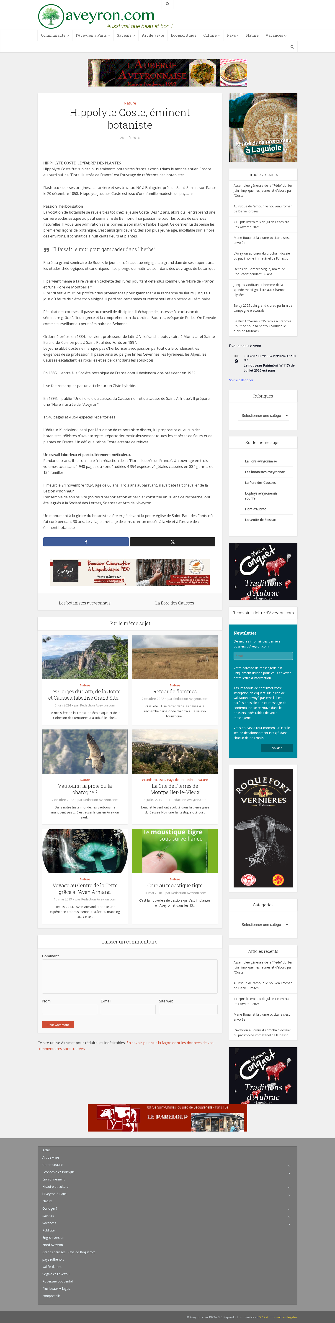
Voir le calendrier (241, 380)
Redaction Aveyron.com (97, 705)
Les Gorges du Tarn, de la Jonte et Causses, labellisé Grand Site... (85, 694)
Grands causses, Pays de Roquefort (168, 779)
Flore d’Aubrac (255, 509)
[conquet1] (263, 571)
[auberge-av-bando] (167, 72)
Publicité (48, 1230)
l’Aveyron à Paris (91, 35)
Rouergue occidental (57, 1281)
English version (53, 1237)
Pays (231, 35)
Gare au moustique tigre (175, 885)
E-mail (106, 1001)
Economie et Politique (58, 1172)
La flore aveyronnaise (261, 461)
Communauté (53, 35)
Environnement (53, 1179)
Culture (210, 35)
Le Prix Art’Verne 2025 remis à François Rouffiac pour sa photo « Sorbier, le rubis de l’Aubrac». (262, 326)
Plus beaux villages (56, 1288)
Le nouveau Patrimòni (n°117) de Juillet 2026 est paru (269, 368)
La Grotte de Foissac (260, 519)
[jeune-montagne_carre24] (263, 127)
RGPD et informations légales (277, 1317)
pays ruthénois (53, 1259)
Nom (46, 1001)
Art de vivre (153, 35)
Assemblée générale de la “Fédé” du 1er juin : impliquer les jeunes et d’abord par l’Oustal (263, 190)
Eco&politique (183, 35)
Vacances (274, 35)
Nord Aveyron (52, 1245)
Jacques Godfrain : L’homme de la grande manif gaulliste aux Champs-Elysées (260, 290)
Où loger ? (49, 1208)
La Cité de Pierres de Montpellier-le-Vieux (175, 789)
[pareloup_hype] (167, 1117)
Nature (252, 35)
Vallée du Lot (52, 1266)
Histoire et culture (55, 1186)
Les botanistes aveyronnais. (265, 472)
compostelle (51, 1296)
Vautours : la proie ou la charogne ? (85, 789)
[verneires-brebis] (263, 828)
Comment (50, 955)
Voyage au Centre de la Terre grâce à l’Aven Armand (85, 888)
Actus (46, 1150)
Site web (166, 1001)
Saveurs (124, 35)
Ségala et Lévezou (56, 1274)
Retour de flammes (175, 691)
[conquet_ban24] (130, 572)
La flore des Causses (260, 482)
